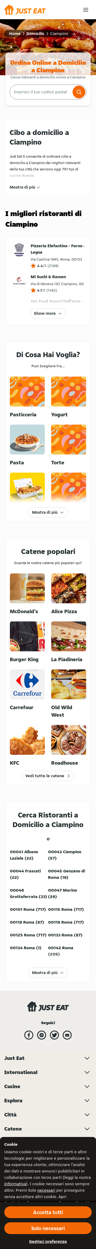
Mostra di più (22, 187)
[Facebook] (28, 1035)
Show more (45, 313)
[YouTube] (67, 1035)
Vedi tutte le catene (44, 776)
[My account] (86, 10)
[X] (54, 1035)
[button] (79, 92)
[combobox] (40, 92)
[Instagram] (41, 1035)
